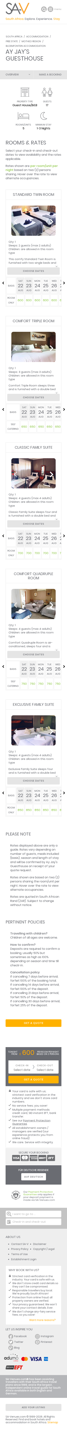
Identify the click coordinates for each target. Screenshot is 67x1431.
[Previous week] (3, 283)
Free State (12, 41)
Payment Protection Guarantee (31, 1122)
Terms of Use (19, 1254)
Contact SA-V (19, 1244)
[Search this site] (44, 9)
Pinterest (46, 1342)
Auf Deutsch (33, 1177)
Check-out (45, 1065)
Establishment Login (23, 1259)
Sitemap (52, 1422)
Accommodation (37, 36)
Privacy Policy (19, 1249)
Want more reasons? (42, 1320)
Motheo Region (31, 41)
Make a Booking (50, 74)
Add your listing (33, 1407)
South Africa (14, 36)
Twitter (18, 1342)
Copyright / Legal (44, 1249)
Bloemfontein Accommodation (26, 45)
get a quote (33, 1023)
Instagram (47, 1336)
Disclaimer (39, 1244)
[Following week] (64, 283)
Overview (12, 74)
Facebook (20, 1336)
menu (51, 9)
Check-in (21, 1065)
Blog (17, 1347)
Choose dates (33, 271)
